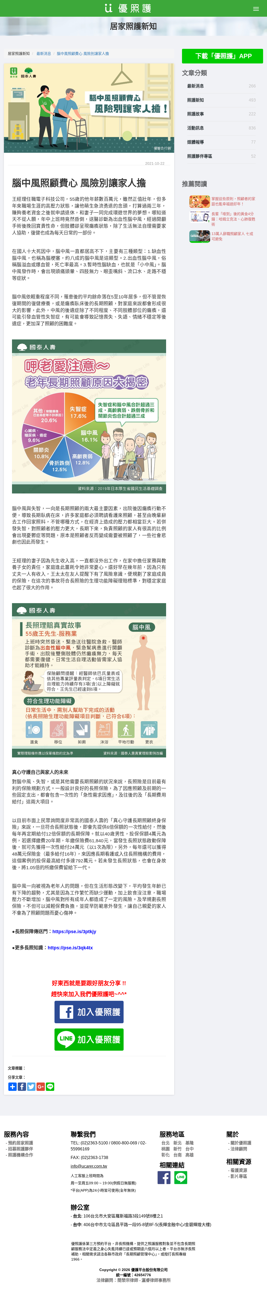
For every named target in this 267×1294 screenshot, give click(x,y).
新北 (177, 1143)
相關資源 (238, 1161)
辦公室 (80, 1207)
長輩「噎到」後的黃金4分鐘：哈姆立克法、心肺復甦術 (233, 219)
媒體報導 (195, 142)
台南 (177, 1155)
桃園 (165, 1149)
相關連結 (172, 1165)
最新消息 (44, 53)
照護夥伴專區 (199, 156)
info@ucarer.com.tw (89, 1166)
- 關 (239, 1143)
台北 (165, 1143)
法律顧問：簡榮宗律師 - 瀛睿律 (133, 1280)
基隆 (189, 1143)
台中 (189, 1149)
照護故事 (195, 114)
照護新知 (195, 100)
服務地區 (172, 1134)
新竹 (177, 1149)
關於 (232, 1134)
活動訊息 (195, 128)
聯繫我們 (83, 1134)
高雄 (189, 1155)
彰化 (165, 1155)
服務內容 (16, 1134)
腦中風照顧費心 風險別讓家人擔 (83, 53)
